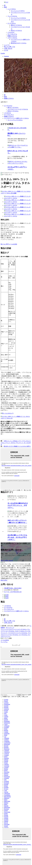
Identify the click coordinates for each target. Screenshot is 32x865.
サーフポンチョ (12, 34)
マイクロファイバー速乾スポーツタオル (16, 118)
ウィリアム (4, 642)
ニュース (7, 45)
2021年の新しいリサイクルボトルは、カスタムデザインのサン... (17, 537)
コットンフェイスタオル (18, 18)
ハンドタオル (12, 9)
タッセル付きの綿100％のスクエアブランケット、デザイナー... (18, 505)
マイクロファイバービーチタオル (18, 109)
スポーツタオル (12, 37)
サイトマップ (10, 627)
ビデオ (6, 50)
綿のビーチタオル (16, 25)
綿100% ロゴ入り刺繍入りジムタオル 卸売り (17, 446)
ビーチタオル (12, 23)
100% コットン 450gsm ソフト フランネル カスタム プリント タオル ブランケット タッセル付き (16, 442)
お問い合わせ (8, 48)
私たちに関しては (9, 46)
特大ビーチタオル (16, 30)
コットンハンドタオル (18, 10)
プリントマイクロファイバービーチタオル (14, 629)
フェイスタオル (12, 16)
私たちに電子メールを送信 (9, 244)
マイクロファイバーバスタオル (17, 633)
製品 (5, 7)
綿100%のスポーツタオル (18, 43)
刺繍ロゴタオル (12, 36)
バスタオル (11, 32)
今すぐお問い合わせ (7, 560)
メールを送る (5, 640)
